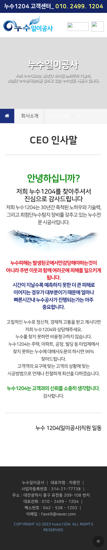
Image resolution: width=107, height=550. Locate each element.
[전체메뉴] (98, 26)
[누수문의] (78, 26)
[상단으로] (98, 541)
